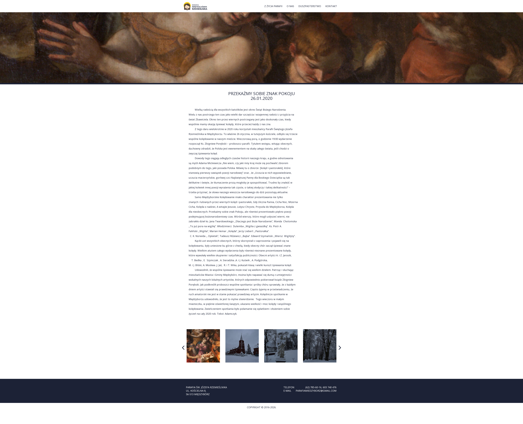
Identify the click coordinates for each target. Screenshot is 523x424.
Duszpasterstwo (309, 6)
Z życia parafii (273, 6)
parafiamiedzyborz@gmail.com (316, 390)
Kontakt (331, 6)
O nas (290, 6)
